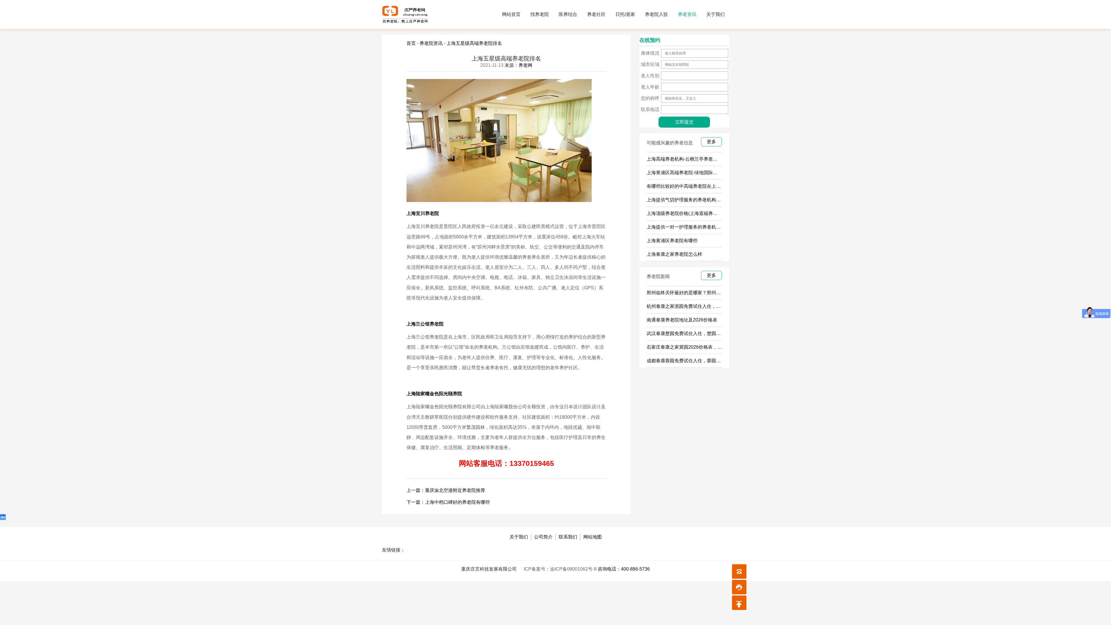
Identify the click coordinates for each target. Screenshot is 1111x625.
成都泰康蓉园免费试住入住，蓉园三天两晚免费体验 (700, 360)
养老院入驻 (656, 14)
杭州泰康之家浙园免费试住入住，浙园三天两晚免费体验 (704, 306)
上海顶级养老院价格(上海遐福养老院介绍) (690, 213)
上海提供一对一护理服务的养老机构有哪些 (691, 227)
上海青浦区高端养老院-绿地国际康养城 (687, 172)
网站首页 (511, 14)
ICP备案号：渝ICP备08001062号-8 (561, 569)
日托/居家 (625, 14)
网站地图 (592, 536)
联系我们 (568, 536)
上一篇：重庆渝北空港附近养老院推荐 (445, 490)
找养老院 (539, 14)
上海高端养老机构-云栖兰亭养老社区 (684, 159)
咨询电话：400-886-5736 (624, 569)
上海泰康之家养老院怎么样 (674, 254)
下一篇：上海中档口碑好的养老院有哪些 (448, 502)
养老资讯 (687, 14)
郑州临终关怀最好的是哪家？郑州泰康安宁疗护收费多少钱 (707, 292)
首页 (411, 43)
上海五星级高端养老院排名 (474, 43)
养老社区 (596, 14)
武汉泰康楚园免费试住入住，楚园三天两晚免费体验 (700, 333)
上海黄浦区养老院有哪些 (672, 240)
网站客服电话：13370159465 (506, 463)
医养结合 (568, 14)
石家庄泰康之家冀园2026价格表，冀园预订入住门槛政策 (705, 347)
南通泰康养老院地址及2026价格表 (682, 319)
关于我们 (715, 14)
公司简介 (543, 536)
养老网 (525, 65)
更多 (711, 141)
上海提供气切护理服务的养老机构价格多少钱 (693, 199)
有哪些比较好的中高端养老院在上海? (685, 186)
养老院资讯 (431, 43)
